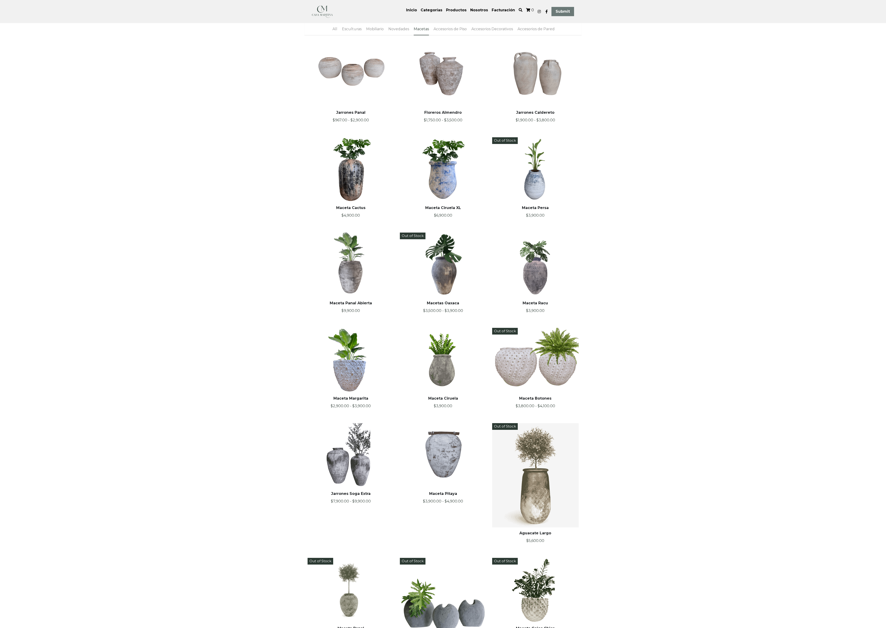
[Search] (520, 10)
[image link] (322, 11)
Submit (563, 11)
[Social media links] (539, 11)
